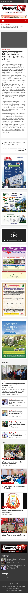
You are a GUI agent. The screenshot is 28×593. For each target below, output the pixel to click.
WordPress (19, 590)
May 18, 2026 (5, 537)
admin (11, 62)
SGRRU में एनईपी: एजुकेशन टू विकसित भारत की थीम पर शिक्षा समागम (16, 559)
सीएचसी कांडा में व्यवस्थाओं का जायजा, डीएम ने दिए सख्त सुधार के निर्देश (17, 402)
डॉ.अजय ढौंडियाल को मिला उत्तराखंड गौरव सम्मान (13, 535)
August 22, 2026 (6, 387)
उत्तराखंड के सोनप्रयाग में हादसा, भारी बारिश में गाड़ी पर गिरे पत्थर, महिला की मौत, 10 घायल (14, 143)
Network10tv (14, 586)
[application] (14, 235)
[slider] (13, 240)
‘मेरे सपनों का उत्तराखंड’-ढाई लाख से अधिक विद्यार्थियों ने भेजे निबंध (17, 434)
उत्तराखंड (4, 49)
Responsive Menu (25, 1)
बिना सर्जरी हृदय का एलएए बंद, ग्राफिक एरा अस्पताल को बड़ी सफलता (16, 413)
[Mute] (21, 240)
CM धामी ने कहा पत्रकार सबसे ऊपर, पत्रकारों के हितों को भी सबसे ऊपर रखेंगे (13, 149)
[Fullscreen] (24, 240)
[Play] (4, 240)
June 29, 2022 (5, 62)
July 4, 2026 (5, 490)
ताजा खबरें (8, 49)
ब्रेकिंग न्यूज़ (5, 362)
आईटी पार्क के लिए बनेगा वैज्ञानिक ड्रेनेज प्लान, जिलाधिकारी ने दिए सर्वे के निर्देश (17, 424)
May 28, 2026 (5, 514)
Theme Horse (16, 588)
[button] (14, 235)
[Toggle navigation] (3, 21)
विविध (3, 442)
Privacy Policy (21, 586)
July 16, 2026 (5, 465)
